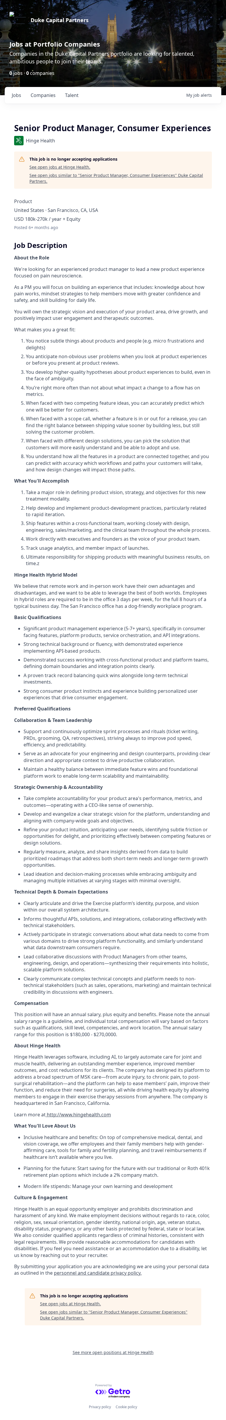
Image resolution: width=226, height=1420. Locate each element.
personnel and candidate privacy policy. (98, 1273)
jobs (16, 95)
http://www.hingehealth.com (78, 1114)
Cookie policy (126, 1406)
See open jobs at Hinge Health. (59, 167)
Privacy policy (100, 1406)
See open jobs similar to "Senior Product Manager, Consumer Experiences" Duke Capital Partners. (116, 178)
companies (43, 95)
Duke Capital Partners (60, 20)
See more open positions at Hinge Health (113, 1352)
